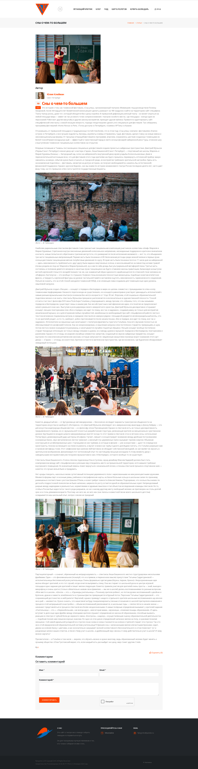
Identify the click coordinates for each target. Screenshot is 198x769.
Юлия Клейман (55, 94)
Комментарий (46, 680)
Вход (158, 9)
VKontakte (109, 733)
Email (102, 670)
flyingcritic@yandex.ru (146, 733)
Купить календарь (139, 9)
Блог (98, 9)
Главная (130, 23)
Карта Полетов (119, 9)
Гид (106, 9)
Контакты (148, 762)
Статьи (139, 23)
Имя (41, 670)
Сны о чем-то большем (64, 103)
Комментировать (49, 700)
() (157, 652)
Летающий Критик (82, 9)
